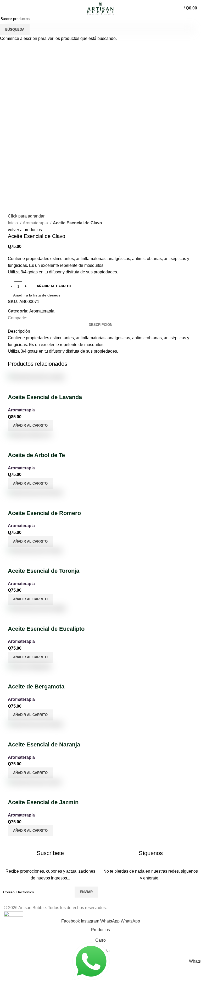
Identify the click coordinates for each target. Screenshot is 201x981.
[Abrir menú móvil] (6, 8)
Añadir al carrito (54, 286)
